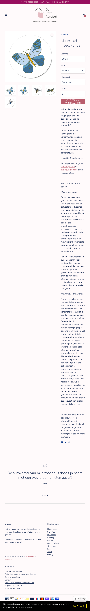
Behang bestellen (12, 577)
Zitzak (49, 551)
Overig (50, 554)
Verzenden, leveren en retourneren (19, 582)
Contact (8, 580)
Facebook (30, 556)
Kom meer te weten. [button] (24, 607)
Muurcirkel (51, 534)
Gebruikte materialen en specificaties (20, 574)
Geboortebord (53, 543)
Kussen (50, 549)
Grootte (64, 54)
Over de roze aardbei (13, 571)
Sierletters (51, 532)
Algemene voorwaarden (15, 585)
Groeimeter (52, 546)
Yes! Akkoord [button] (78, 606)
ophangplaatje (68, 166)
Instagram (9, 559)
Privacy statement (12, 588)
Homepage (52, 529)
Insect (63, 65)
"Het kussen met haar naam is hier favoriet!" (45, 2)
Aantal (64, 88)
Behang (50, 537)
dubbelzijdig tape (69, 169)
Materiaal (65, 77)
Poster (50, 540)
